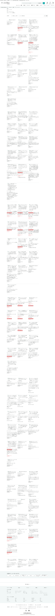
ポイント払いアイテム (10, 11)
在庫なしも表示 (15, 15)
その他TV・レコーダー (24, 575)
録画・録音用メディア (44, 575)
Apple (7, 598)
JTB (15, 599)
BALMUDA (33, 598)
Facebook (29, 610)
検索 (44, 3)
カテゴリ (10, 7)
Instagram (26, 610)
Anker (24, 598)
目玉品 (24, 5)
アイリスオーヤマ (34, 600)
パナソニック (8, 601)
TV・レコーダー (17, 7)
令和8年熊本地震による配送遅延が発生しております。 (21, 0)
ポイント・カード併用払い (11, 12)
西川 (40, 600)
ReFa (40, 598)
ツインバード (25, 600)
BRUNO (33, 601)
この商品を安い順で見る (11, 44)
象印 (15, 600)
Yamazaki (41, 601)
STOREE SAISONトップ (4, 7)
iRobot (24, 601)
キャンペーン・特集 (19, 5)
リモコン (31, 575)
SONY (16, 601)
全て (7, 10)
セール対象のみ (22, 15)
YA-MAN (33, 599)
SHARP (8, 600)
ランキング (28, 5)
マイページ (52, 5)
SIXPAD (8, 599)
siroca (24, 599)
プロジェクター (17, 575)
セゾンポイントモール (33, 608)
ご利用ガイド (45, 587)
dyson (16, 598)
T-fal (40, 599)
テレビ (10, 575)
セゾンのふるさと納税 (24, 608)
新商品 (37, 5)
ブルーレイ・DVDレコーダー (38, 575)
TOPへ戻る (27, 584)
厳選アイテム (33, 5)
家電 (13, 7)
